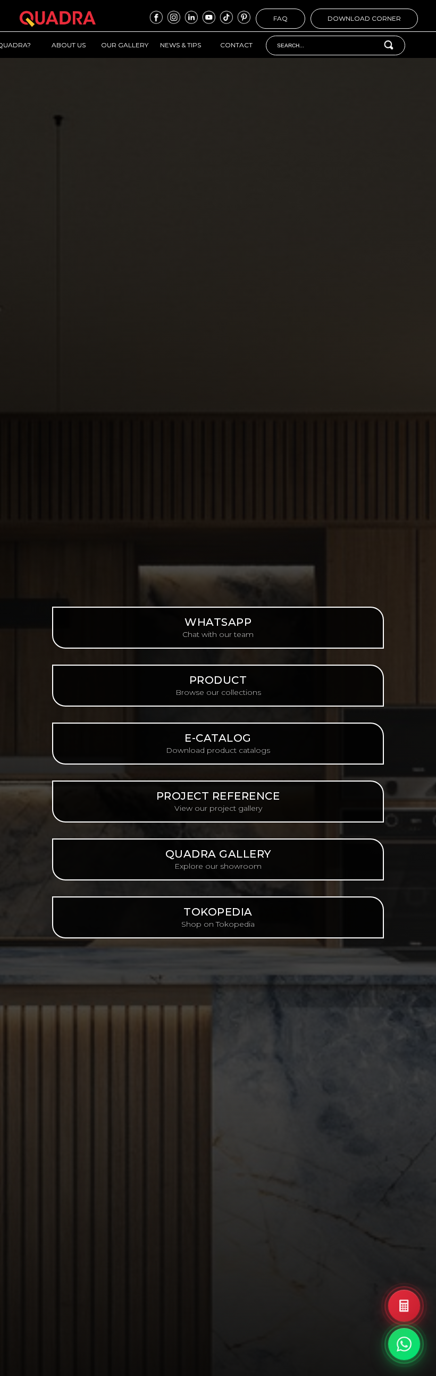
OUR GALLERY (124, 45)
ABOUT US (69, 45)
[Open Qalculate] (404, 1306)
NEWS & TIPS (180, 45)
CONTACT (236, 45)
